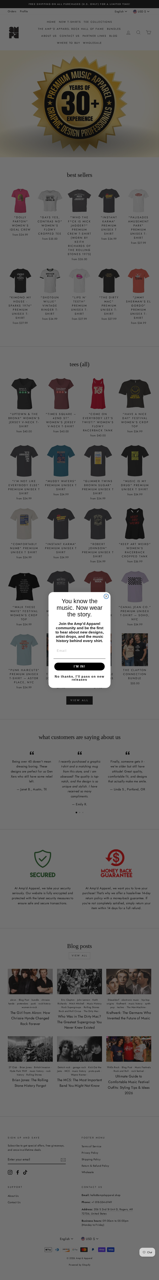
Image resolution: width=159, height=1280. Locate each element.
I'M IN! (79, 666)
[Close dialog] (106, 596)
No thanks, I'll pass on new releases (79, 678)
